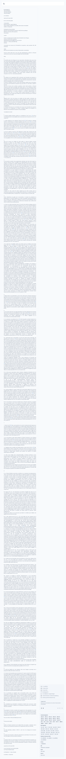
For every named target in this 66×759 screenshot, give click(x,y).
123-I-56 (42, 727)
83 (46, 718)
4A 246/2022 (23, 303)
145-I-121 (56, 730)
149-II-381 (47, 734)
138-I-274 (47, 728)
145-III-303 (43, 732)
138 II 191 (23, 685)
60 (46, 723)
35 (51, 721)
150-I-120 (56, 734)
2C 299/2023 (16, 193)
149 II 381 (17, 484)
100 (50, 720)
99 (46, 720)
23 (48, 721)
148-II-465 (53, 732)
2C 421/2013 (29, 125)
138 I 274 (15, 685)
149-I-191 (42, 734)
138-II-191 (51, 728)
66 (54, 716)
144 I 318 (21, 327)
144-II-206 (52, 730)
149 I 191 (11, 435)
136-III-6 (59, 727)
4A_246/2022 (43, 739)
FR (59, 708)
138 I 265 (13, 636)
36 (54, 721)
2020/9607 (47, 747)
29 (42, 716)
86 (50, 718)
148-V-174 (57, 732)
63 (57, 721)
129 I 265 (21, 636)
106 (58, 720)
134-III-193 (55, 727)
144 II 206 (26, 488)
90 (58, 718)
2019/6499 (43, 747)
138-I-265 (42, 728)
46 (50, 716)
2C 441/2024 (6, 15)
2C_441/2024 (55, 738)
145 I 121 (28, 149)
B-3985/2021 (24, 178)
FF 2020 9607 (19, 499)
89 (54, 718)
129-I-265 (50, 727)
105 (54, 720)
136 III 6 (34, 488)
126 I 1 (29, 636)
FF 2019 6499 (30, 498)
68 (58, 716)
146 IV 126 (26, 484)
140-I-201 (56, 728)
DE (57, 708)
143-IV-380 (43, 730)
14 (42, 723)
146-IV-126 (48, 732)
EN (62, 708)
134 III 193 (11, 303)
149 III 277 (34, 116)
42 (46, 716)
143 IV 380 (19, 155)
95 (42, 720)
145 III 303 (16, 488)
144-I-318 (47, 730)
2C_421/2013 (49, 738)
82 (42, 718)
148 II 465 (13, 327)
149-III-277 (52, 734)
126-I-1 (46, 727)
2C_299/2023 (43, 738)
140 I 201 (18, 89)
